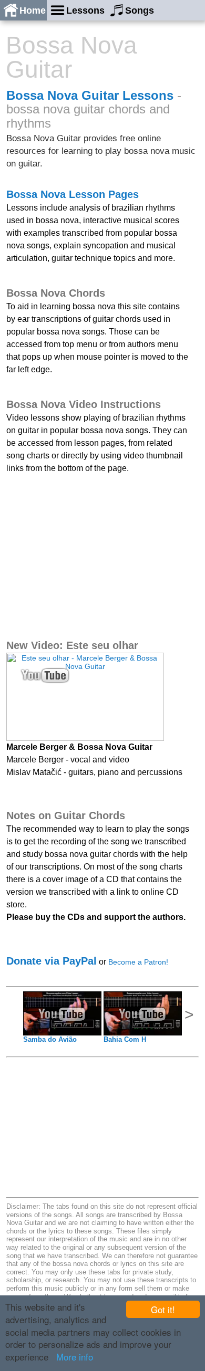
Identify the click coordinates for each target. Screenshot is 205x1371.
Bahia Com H (125, 1039)
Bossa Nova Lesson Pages (72, 194)
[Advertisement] (85, 555)
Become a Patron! (138, 962)
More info (74, 1356)
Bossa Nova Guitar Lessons (89, 95)
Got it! (163, 1309)
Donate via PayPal (51, 961)
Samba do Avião (50, 1039)
